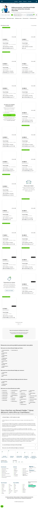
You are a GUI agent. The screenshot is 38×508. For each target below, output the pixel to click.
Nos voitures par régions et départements (25, 474)
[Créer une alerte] (1, 506)
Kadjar (24, 488)
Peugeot (3, 485)
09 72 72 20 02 (4, 462)
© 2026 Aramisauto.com (19, 501)
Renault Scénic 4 (14, 401)
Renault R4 (13, 399)
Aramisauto (3, 3)
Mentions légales (17, 496)
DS (9, 493)
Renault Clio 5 (4, 390)
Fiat (9, 484)
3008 (15, 488)
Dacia (3, 489)
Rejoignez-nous (4, 471)
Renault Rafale (4, 400)
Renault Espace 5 (23, 404)
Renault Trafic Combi (33, 395)
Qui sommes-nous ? (5, 468)
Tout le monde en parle (6, 473)
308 (14, 486)
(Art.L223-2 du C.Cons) (11, 120)
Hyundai (10, 485)
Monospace (16, 474)
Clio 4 (24, 485)
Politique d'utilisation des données (26, 496)
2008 (15, 485)
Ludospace (16, 475)
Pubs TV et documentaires (6, 476)
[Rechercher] (12, 15)
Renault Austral (4, 395)
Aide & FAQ (4, 472)
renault (13, 3)
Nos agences (4, 469)
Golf (23, 486)
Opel (2, 488)
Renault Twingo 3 (23, 394)
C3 (14, 489)
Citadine (15, 468)
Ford (10, 488)
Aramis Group (4, 477)
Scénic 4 (24, 490)
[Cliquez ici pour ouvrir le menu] (36, 1)
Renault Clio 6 (4, 398)
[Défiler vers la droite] (25, 15)
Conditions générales (9, 496)
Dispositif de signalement (26, 498)
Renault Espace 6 (14, 393)
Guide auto (24, 472)
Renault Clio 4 (23, 393)
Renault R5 (13, 392)
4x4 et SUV (24, 468)
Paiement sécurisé (17, 498)
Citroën (3, 486)
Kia (9, 486)
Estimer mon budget (9, 290)
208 (14, 484)
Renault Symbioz (5, 393)
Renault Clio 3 (32, 397)
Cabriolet (24, 469)
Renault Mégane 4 (14, 390)
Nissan (3, 493)
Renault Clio (32, 400)
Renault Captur (4, 392)
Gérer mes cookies (10, 498)
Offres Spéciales (25, 471)
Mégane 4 (24, 489)
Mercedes (10, 490)
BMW (10, 489)
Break (15, 473)
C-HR (23, 484)
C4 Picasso (16, 490)
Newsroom (3, 474)
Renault (3, 484)
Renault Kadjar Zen (14, 350)
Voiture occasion (8, 3)
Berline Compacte (16, 470)
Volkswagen (4, 490)
